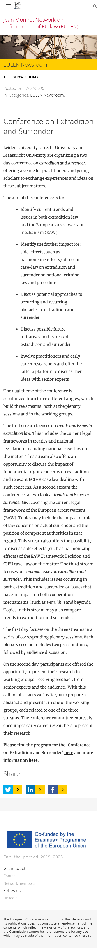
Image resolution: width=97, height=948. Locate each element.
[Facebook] (53, 789)
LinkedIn (10, 897)
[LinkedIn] (30, 789)
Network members (19, 883)
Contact (10, 875)
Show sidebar (26, 77)
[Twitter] (8, 789)
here (68, 752)
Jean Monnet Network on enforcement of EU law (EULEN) (41, 23)
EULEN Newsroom (47, 95)
